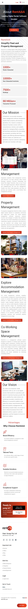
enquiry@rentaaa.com (7, 589)
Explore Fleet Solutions (8, 196)
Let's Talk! (21, 605)
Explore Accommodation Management (12, 320)
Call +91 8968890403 (19, 507)
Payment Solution (7, 568)
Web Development (7, 563)
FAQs (4, 555)
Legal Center (6, 579)
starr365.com (4, 599)
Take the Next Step (18, 512)
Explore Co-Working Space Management (12, 358)
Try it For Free (14, 30)
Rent (25, 598)
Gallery (4, 550)
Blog (4, 553)
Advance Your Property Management (11, 232)
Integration (5, 566)
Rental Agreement (7, 570)
